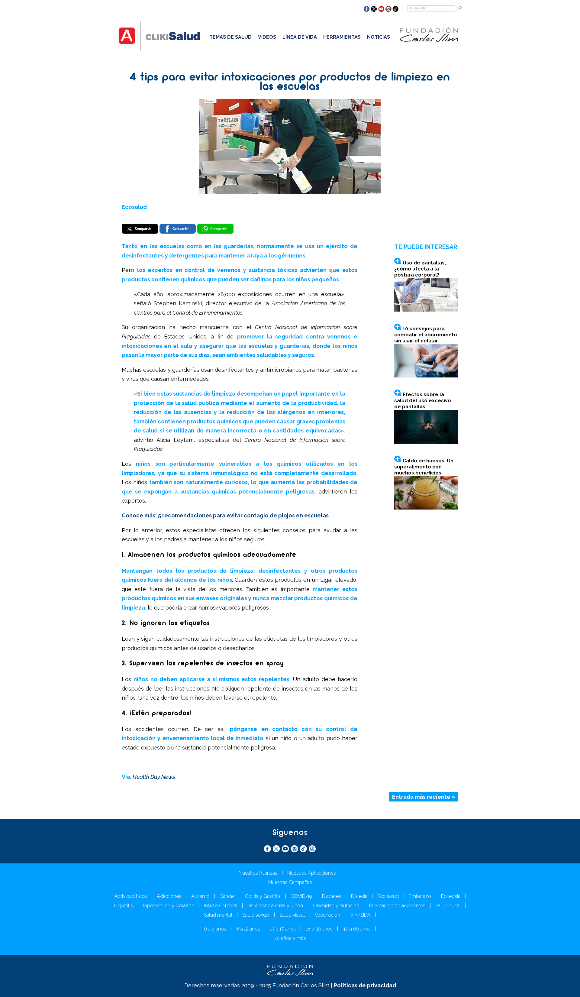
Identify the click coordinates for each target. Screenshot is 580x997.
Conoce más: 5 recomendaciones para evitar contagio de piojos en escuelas (225, 515)
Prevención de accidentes (397, 905)
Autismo (200, 896)
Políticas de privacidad (365, 985)
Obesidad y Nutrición (336, 905)
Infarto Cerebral (220, 905)
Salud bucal (448, 905)
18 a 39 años (319, 929)
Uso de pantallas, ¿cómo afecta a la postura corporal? (420, 269)
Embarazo (420, 896)
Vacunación (327, 915)
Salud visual (292, 915)
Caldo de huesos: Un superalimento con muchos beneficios (423, 467)
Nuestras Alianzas (258, 873)
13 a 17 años (283, 929)
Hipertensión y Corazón (168, 905)
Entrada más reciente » (423, 797)
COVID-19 (301, 896)
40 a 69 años (357, 929)
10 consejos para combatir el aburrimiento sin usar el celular (425, 335)
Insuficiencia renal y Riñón (275, 905)
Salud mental (218, 915)
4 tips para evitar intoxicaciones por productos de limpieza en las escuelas (290, 82)
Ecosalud (134, 207)
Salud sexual (255, 915)
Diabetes (331, 896)
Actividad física (130, 896)
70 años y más (290, 938)
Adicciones (169, 896)
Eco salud (388, 896)
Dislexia (359, 896)
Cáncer (227, 896)
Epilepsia (450, 896)
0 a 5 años (215, 929)
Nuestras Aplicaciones (311, 873)
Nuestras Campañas (290, 882)
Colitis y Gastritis (263, 896)
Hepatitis (123, 905)
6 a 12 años (248, 929)
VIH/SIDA (360, 915)
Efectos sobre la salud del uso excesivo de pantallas (422, 400)
